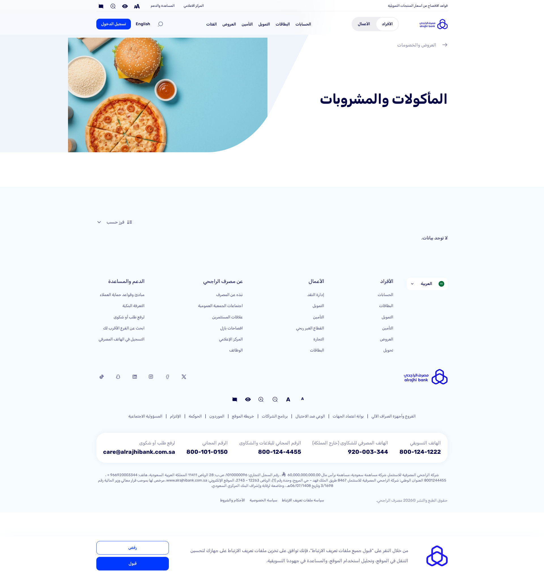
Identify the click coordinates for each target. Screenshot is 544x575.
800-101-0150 (207, 451)
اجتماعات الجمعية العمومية (220, 305)
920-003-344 (368, 451)
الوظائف (236, 350)
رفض (132, 547)
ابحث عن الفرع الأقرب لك (123, 328)
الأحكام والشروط (232, 500)
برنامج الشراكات (275, 416)
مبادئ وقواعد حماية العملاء (122, 294)
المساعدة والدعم (163, 6)
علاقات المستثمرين (227, 317)
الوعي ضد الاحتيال (310, 416)
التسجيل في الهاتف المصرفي (121, 339)
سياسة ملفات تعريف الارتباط (303, 500)
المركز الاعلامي (194, 6)
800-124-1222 (420, 451)
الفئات (211, 24)
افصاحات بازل (231, 328)
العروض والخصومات (416, 45)
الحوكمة (195, 416)
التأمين (247, 24)
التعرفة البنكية (133, 305)
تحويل (388, 350)
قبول (133, 563)
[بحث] (160, 24)
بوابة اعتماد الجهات (348, 416)
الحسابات (303, 24)
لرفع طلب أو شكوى (129, 317)
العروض (229, 24)
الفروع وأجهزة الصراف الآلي (393, 416)
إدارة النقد (315, 294)
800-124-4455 (279, 451)
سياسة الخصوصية (263, 500)
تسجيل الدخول (113, 24)
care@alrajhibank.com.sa (139, 451)
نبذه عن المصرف (229, 294)
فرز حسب (115, 222)
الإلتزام (175, 416)
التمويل (264, 24)
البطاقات (283, 24)
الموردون (216, 416)
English (143, 24)
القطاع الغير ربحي (310, 328)
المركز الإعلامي (231, 339)
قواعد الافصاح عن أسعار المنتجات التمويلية (418, 6)
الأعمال (364, 24)
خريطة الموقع (243, 416)
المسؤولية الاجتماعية (145, 416)
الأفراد (387, 24)
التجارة (318, 339)
